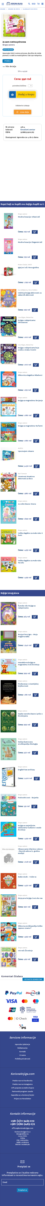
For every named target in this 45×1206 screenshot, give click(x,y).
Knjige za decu (14, 9)
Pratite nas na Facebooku (22, 1081)
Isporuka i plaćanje (22, 1044)
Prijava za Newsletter (22, 1099)
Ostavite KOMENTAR (33, 979)
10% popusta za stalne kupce (22, 1088)
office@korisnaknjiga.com (22, 1128)
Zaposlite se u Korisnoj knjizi (22, 1095)
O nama (22, 1055)
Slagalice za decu (30, 9)
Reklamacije (23, 1048)
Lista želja (24, 112)
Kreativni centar (27, 130)
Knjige (2, 9)
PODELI (7, 61)
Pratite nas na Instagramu (22, 1084)
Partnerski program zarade (22, 1091)
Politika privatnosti (22, 1059)
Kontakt (22, 1052)
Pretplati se (22, 1190)
